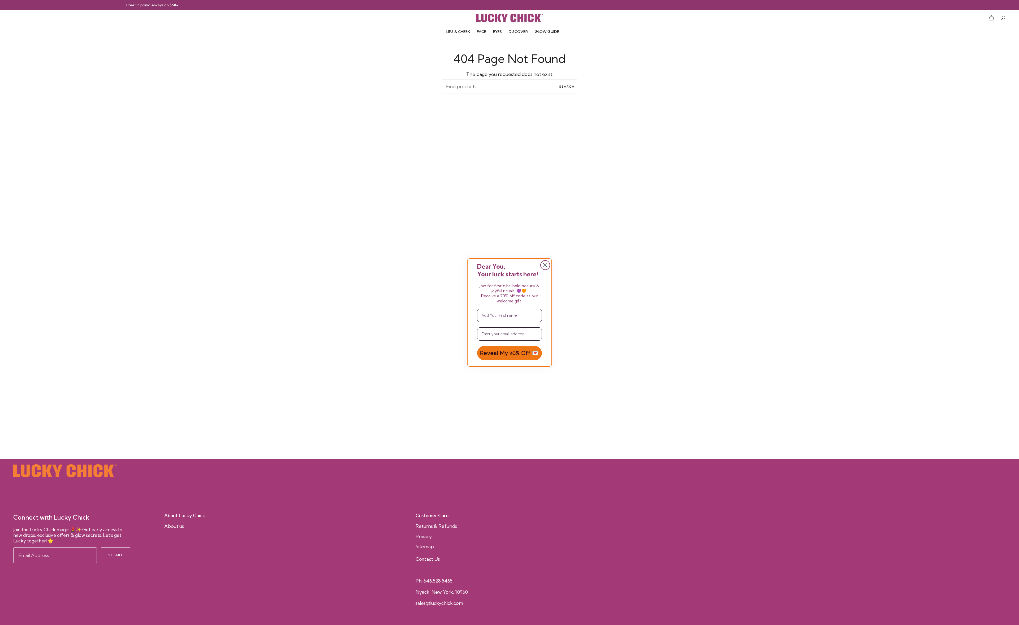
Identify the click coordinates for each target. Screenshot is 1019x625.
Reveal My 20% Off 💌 (509, 353)
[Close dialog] (545, 265)
